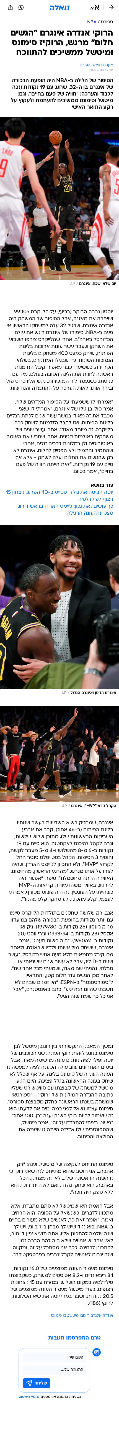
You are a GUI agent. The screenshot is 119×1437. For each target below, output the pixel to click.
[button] (94, 7)
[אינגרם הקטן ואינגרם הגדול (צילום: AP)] (59, 611)
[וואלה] (59, 7)
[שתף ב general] (10, 7)
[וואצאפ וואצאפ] (21, 7)
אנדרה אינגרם (101, 1316)
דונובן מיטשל (78, 1316)
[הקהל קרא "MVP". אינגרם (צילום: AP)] (59, 758)
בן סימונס (58, 1316)
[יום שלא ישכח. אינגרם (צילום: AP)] (59, 203)
